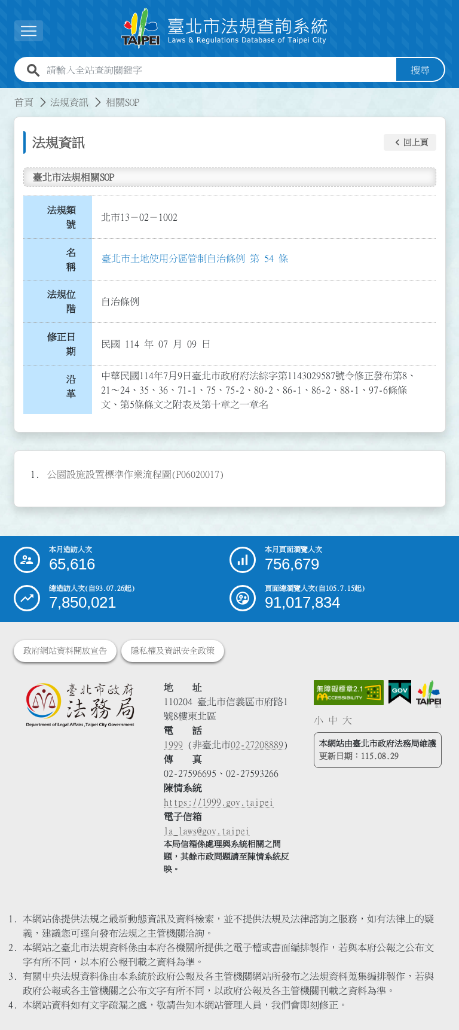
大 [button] (347, 720)
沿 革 (74, 386)
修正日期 (61, 344)
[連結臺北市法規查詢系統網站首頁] (224, 28)
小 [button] (318, 720)
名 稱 (74, 260)
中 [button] (333, 720)
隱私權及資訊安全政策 (173, 651)
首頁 (23, 102)
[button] (410, 142)
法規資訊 (69, 102)
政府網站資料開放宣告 (65, 651)
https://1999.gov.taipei (219, 802)
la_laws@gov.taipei (207, 831)
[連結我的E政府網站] (399, 692)
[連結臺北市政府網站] (428, 694)
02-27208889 (257, 744)
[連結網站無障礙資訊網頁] (349, 692)
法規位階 (61, 301)
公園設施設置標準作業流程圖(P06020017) (135, 474)
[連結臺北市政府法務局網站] (80, 704)
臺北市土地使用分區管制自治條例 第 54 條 (195, 258)
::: (7, 95)
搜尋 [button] (420, 70)
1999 (173, 744)
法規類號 (61, 217)
